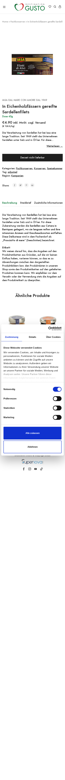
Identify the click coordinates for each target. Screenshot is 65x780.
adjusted (12, 172)
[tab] (10, 203)
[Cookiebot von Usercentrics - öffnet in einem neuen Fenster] (48, 329)
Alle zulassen (33, 433)
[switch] (57, 398)
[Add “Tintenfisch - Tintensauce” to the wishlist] (61, 316)
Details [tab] (32, 337)
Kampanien (17, 175)
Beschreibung (9, 203)
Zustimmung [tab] (11, 337)
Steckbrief (25, 203)
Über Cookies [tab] (53, 337)
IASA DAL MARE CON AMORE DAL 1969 (24, 100)
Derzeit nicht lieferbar (32, 157)
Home (5, 21)
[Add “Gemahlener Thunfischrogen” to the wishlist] (29, 316)
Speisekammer (54, 168)
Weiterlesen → (55, 146)
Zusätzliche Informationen (48, 203)
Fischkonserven (17, 21)
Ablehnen (33, 447)
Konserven (40, 168)
